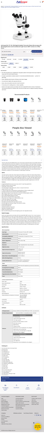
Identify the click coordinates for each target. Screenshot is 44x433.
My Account (34, 401)
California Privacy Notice (6, 424)
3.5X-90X (26, 59)
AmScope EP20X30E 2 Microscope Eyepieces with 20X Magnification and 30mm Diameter (11, 111)
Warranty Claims (4, 403)
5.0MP (14, 67)
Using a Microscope (20, 403)
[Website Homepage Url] (22, 2)
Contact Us (3, 400)
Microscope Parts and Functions (22, 404)
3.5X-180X (31, 59)
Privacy (2, 419)
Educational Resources (20, 405)
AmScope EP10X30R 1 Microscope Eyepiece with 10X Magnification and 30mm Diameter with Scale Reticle (4, 111)
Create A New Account (36, 398)
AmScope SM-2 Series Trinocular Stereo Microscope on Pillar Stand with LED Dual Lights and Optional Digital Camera (39, 111)
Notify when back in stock (36, 51)
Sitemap (3, 422)
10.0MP (31, 67)
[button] (37, 426)
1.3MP (3, 67)
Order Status (4, 410)
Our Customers (4, 421)
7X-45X (3, 59)
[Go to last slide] (1, 110)
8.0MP (20, 67)
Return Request (4, 401)
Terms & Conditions (5, 416)
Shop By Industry (19, 400)
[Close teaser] (33, 422)
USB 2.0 (11, 63)
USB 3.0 (17, 63)
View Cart (34, 400)
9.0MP (25, 67)
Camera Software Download (7, 407)
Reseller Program (35, 403)
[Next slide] (43, 110)
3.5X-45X (9, 59)
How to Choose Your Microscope (22, 401)
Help (2, 398)
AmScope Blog (19, 407)
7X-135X (20, 59)
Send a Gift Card (35, 404)
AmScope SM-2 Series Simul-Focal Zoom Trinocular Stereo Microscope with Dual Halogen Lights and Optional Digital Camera (18, 144)
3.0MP (9, 67)
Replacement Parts (5, 404)
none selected (4, 63)
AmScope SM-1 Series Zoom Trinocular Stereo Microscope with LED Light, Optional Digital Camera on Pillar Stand (32, 144)
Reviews (4, 380)
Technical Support (5, 405)
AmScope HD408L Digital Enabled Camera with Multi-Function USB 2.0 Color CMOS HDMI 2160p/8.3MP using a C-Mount (18, 111)
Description (5, 160)
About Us (3, 415)
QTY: (24, 51)
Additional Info (5, 377)
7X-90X (14, 59)
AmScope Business (20, 398)
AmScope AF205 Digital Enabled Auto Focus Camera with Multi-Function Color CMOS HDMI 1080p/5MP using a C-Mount (25, 111)
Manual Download (5, 408)
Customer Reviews (19, 408)
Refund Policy (4, 418)
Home (2, 6)
